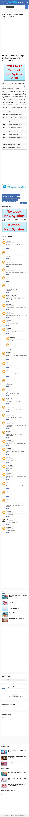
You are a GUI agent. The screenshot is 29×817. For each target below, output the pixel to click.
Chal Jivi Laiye (12, 612)
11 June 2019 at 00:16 (10, 432)
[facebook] (18, 3)
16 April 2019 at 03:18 (10, 305)
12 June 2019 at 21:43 (10, 441)
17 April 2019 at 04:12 (10, 353)
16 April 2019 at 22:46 (10, 313)
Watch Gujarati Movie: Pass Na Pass (16, 762)
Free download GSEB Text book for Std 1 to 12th (12, 232)
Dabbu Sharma (9, 465)
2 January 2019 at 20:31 (10, 253)
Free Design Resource (19, 815)
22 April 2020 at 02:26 (10, 474)
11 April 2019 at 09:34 (10, 270)
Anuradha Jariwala (11, 284)
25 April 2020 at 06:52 (14, 345)
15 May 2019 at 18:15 (9, 399)
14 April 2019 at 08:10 (10, 286)
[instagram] (25, 3)
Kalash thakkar (10, 422)
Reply (7, 258)
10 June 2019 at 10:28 (10, 415)
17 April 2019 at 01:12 (10, 321)
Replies (8, 335)
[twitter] (20, 3)
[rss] (27, 3)
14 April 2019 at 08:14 (10, 296)
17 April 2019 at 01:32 (10, 329)
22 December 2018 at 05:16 (10, 242)
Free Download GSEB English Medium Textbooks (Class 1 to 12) (14, 220)
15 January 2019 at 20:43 (10, 262)
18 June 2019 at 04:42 (10, 466)
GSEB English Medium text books (9, 196)
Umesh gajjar (9, 398)
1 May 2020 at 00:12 (9, 512)
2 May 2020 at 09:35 (9, 520)
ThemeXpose (11, 815)
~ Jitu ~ (8, 519)
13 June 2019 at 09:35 (10, 449)
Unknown (8, 241)
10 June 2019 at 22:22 (14, 338)
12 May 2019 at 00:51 (9, 390)
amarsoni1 (8, 304)
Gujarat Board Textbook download (10, 199)
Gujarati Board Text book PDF (9, 201)
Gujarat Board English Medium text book (11, 198)
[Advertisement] (14, 36)
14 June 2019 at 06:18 (10, 458)
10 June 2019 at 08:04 (10, 407)
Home (2, 7)
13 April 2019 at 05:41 (10, 278)
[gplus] (23, 3)
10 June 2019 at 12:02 (10, 423)
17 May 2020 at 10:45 (9, 528)
